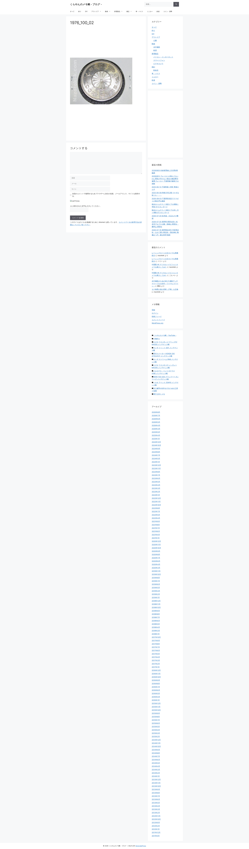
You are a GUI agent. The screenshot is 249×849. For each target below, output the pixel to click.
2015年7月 (156, 720)
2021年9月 (156, 521)
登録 (153, 310)
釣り (79, 11)
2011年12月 (156, 832)
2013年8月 (156, 793)
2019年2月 (156, 594)
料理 (155, 50)
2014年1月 (156, 776)
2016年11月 (156, 674)
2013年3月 (156, 809)
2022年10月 (156, 505)
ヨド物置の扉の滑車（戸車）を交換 (165, 289)
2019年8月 (156, 578)
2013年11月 (156, 783)
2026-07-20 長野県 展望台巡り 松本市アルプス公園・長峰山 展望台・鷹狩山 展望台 (165, 224)
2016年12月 (156, 670)
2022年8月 (156, 508)
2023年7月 (156, 475)
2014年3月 (156, 770)
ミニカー (150, 11)
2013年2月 (156, 813)
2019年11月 (156, 571)
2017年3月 (156, 660)
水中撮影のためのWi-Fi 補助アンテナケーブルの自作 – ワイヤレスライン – (165, 283)
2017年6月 (156, 650)
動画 (106, 11)
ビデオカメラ (158, 64)
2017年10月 (156, 637)
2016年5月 (156, 693)
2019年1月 (156, 597)
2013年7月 (156, 796)
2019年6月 (156, 584)
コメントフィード (158, 320)
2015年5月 (156, 727)
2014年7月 (156, 756)
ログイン (155, 313)
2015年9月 (156, 713)
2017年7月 (156, 647)
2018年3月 (156, 631)
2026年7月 (156, 415)
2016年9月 (156, 680)
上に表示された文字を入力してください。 (85, 206)
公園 (155, 40)
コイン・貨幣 (167, 11)
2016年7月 (156, 687)
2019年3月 (156, 591)
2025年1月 (156, 439)
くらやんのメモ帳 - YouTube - (164, 335)
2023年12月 (156, 465)
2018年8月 (156, 614)
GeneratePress (141, 846)
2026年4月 (156, 425)
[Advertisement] (106, 42)
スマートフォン (159, 60)
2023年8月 (156, 472)
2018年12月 (156, 601)
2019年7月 (156, 581)
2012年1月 (156, 829)
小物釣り (156, 339)
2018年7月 (156, 617)
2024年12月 (156, 442)
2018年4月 (156, 627)
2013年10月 (156, 786)
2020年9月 (156, 551)
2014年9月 (156, 750)
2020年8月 (156, 554)
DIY (86, 11)
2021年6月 (156, 531)
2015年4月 (156, 730)
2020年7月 (156, 558)
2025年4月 (156, 435)
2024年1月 (156, 462)
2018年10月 (156, 607)
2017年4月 (156, 657)
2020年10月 (156, 548)
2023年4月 (156, 485)
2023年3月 (156, 488)
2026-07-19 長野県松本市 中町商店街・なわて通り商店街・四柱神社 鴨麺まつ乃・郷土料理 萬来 (165, 232)
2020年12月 (156, 541)
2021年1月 (156, 538)
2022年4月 (156, 518)
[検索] (176, 4)
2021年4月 (156, 535)
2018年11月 (156, 604)
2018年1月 (156, 634)
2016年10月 (156, 677)
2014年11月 (156, 743)
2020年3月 (156, 568)
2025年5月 (156, 432)
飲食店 (155, 70)
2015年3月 (156, 733)
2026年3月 (156, 429)
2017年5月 (156, 654)
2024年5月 (156, 458)
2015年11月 (156, 707)
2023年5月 (156, 482)
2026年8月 (156, 412)
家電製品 (117, 11)
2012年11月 (156, 816)
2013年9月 (156, 789)
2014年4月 (156, 766)
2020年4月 (156, 564)
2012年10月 (156, 819)
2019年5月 (156, 588)
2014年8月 (156, 753)
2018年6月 (156, 621)
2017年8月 (156, 644)
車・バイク (139, 11)
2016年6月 (156, 690)
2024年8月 (156, 452)
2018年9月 (156, 611)
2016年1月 (156, 700)
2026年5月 (156, 422)
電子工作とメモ (159, 394)
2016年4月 (156, 697)
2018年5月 (156, 624)
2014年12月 (156, 740)
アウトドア (95, 11)
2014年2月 (156, 773)
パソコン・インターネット (163, 57)
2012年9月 (156, 822)
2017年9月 (156, 640)
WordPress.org (157, 323)
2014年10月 (156, 746)
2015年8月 (156, 717)
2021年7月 (156, 528)
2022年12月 (156, 498)
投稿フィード (157, 316)
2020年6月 (156, 561)
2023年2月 (156, 492)
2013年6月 (156, 799)
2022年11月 (156, 502)
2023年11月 (156, 468)
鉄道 (158, 11)
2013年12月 (156, 779)
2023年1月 (156, 495)
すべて (72, 11)
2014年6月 (156, 760)
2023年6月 (156, 478)
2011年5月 (156, 836)
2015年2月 (156, 736)
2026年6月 (156, 419)
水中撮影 (156, 47)
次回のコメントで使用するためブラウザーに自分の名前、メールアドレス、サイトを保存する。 (106, 195)
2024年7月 (156, 455)
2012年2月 (156, 826)
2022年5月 (156, 515)
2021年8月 (156, 525)
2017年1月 (156, 667)
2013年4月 (156, 806)
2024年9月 (156, 449)
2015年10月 (156, 710)
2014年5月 (156, 763)
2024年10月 (156, 445)
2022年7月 (156, 511)
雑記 (127, 11)
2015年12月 (156, 703)
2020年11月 (156, 545)
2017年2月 (156, 664)
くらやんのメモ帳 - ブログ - (86, 4)
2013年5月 (156, 803)
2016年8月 (156, 684)
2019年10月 (156, 574)
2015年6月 (156, 723)
